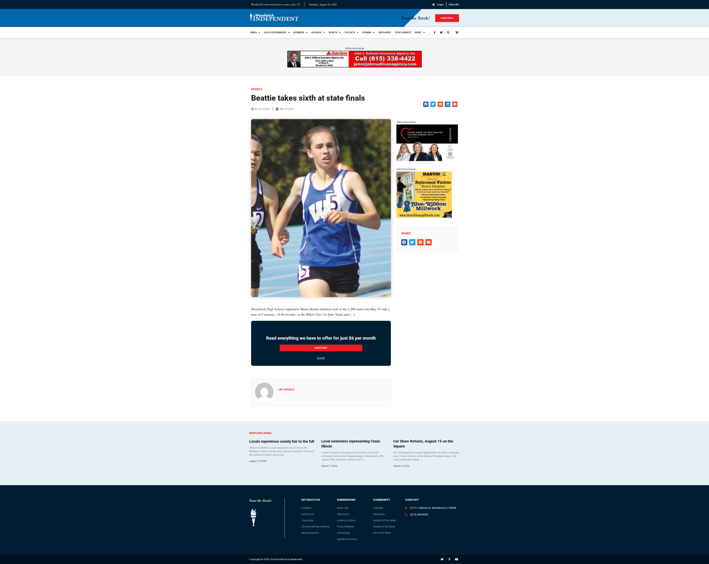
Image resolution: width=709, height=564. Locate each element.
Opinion (366, 32)
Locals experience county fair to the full (281, 441)
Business (299, 32)
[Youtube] (456, 559)
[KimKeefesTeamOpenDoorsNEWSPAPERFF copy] (427, 160)
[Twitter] (442, 559)
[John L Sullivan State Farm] (354, 66)
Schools (316, 32)
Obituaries (384, 32)
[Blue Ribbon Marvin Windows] (424, 216)
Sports (333, 32)
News (253, 32)
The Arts (349, 32)
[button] (426, 104)
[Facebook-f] (449, 559)
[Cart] (457, 32)
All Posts (282, 396)
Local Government (275, 32)
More (418, 32)
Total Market (403, 32)
